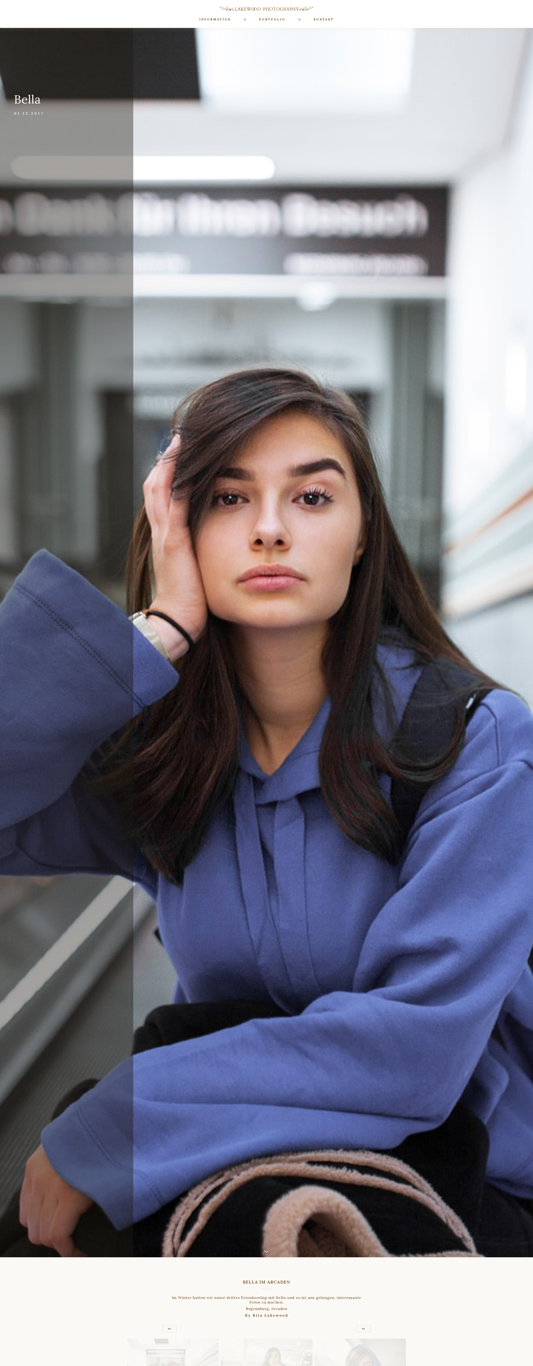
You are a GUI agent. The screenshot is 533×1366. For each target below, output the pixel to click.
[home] (266, 8)
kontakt (324, 19)
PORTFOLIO (272, 19)
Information (215, 19)
